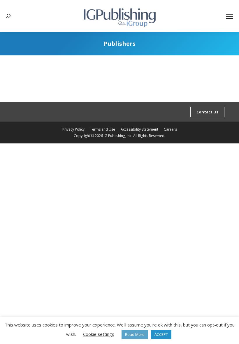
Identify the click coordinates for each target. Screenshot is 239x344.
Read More (135, 334)
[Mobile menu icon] (229, 16)
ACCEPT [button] (161, 334)
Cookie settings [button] (98, 334)
